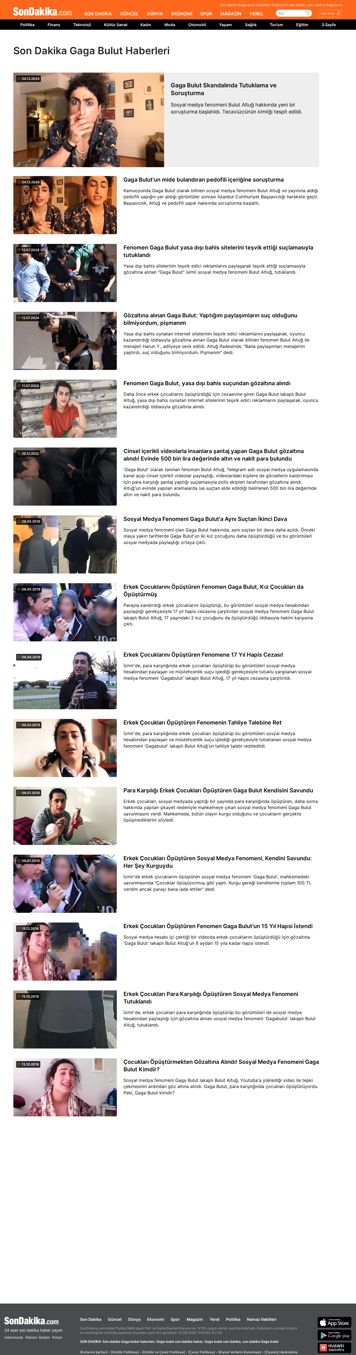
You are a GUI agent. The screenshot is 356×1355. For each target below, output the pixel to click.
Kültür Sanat (115, 24)
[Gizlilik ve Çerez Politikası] (163, 1352)
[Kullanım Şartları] (94, 1352)
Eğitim (302, 24)
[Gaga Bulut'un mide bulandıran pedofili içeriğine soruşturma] (65, 205)
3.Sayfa (329, 24)
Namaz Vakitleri (261, 1319)
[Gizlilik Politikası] (125, 1352)
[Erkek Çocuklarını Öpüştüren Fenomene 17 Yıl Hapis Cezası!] (65, 680)
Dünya (134, 1319)
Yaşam (225, 24)
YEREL (256, 13)
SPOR (206, 13)
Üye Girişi (328, 13)
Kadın (145, 24)
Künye (57, 1337)
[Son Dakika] (42, 11)
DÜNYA (155, 13)
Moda (169, 24)
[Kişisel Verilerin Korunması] (239, 1352)
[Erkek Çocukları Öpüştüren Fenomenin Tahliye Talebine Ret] (65, 748)
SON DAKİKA (98, 13)
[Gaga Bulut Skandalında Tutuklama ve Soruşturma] (88, 120)
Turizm (276, 24)
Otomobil (197, 24)
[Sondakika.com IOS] (335, 1322)
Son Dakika (90, 1319)
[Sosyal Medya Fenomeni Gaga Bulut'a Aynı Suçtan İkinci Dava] (65, 544)
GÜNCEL (129, 13)
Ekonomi (155, 1319)
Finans (54, 24)
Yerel (214, 1319)
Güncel (115, 1319)
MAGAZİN (230, 13)
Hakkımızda (13, 1337)
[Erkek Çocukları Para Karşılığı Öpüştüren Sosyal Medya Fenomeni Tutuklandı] (65, 1019)
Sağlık (251, 24)
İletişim (44, 1337)
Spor (175, 1319)
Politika (27, 24)
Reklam (31, 1337)
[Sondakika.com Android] (335, 1335)
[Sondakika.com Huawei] (335, 1347)
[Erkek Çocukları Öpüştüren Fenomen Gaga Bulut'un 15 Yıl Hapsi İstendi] (65, 952)
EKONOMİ (181, 13)
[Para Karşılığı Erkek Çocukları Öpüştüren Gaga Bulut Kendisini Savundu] (65, 816)
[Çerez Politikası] (201, 1352)
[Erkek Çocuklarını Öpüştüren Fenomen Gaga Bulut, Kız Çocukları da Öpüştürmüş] (65, 612)
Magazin (195, 1319)
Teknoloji (82, 24)
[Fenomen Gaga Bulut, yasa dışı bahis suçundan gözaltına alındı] (65, 409)
